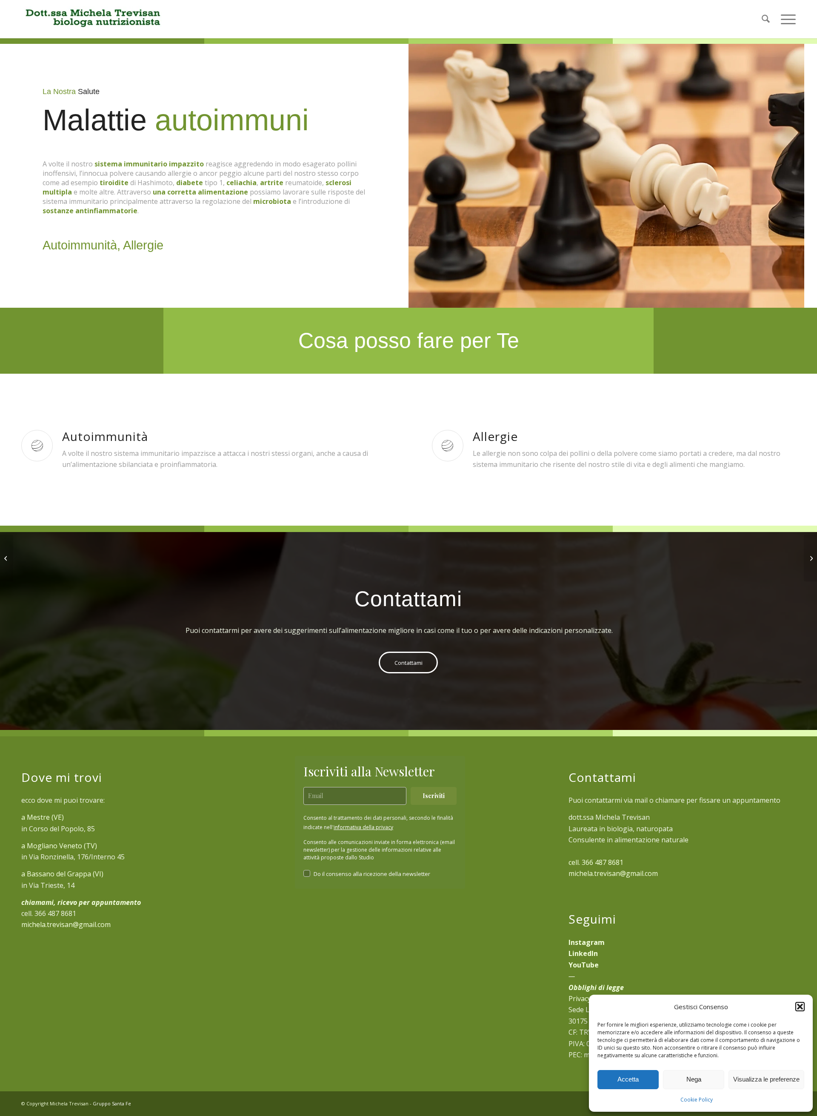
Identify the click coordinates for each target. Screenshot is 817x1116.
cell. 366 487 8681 (595, 862)
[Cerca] (765, 19)
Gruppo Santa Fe (112, 1103)
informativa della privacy (363, 827)
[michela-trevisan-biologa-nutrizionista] (92, 19)
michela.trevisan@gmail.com (66, 924)
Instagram (586, 942)
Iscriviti (434, 796)
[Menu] (785, 19)
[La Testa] (810, 558)
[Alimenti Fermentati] (6, 558)
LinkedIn (583, 953)
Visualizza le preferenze (766, 1079)
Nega (693, 1079)
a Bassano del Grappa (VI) (62, 873)
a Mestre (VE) (42, 817)
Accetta (628, 1079)
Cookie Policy (696, 1099)
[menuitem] (765, 19)
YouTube (583, 965)
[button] (800, 1006)
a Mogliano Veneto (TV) (59, 845)
